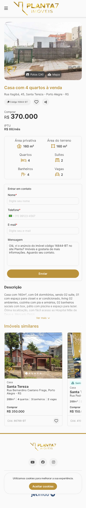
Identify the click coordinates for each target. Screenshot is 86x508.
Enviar (43, 273)
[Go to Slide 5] (38, 373)
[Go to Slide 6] (40, 373)
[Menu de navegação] (6, 8)
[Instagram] (53, 462)
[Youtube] (32, 462)
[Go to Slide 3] (32, 373)
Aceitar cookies (43, 486)
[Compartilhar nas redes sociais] (45, 101)
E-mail (12, 224)
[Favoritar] (36, 101)
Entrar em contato (19, 188)
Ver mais (41, 317)
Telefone (14, 210)
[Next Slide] (78, 51)
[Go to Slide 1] (26, 373)
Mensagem (15, 239)
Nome (12, 195)
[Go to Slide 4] (35, 373)
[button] (43, 51)
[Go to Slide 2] (29, 373)
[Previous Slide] (7, 51)
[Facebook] (43, 462)
